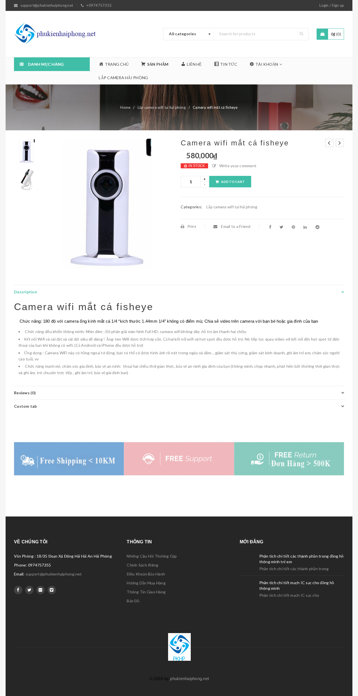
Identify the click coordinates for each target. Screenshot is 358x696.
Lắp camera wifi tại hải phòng (162, 107)
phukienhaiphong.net (189, 678)
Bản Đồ (133, 600)
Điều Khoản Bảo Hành (146, 574)
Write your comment (237, 165)
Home (125, 107)
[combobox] (188, 34)
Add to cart (233, 182)
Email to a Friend (235, 226)
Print (191, 226)
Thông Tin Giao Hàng (146, 591)
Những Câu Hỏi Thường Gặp (152, 556)
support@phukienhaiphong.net (53, 574)
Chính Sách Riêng (142, 565)
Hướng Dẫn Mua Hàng (146, 583)
